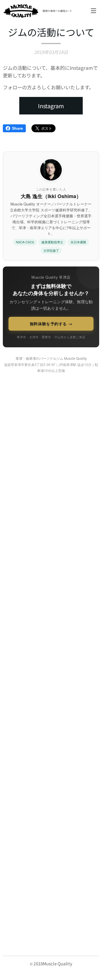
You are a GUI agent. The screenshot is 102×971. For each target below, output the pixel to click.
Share (17, 128)
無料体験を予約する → (51, 323)
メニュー (93, 10)
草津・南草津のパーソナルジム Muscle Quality (51, 358)
